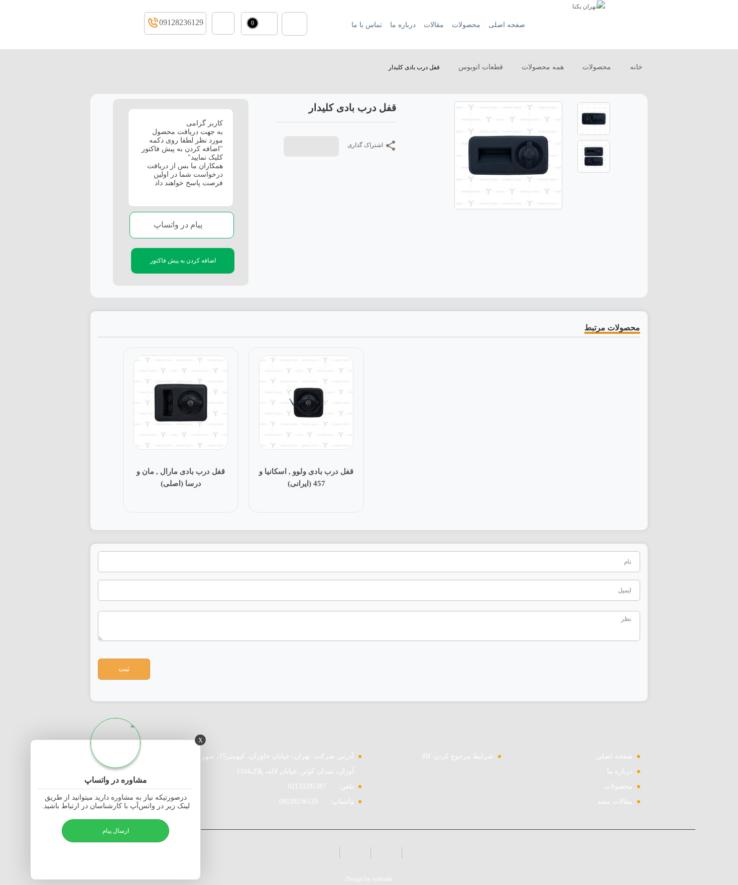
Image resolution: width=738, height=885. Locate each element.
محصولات (596, 67)
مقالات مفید (615, 801)
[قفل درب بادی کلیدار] (593, 117)
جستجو (294, 24)
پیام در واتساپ (179, 224)
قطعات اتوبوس (480, 67)
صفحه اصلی (614, 756)
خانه (635, 67)
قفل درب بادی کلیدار (414, 67)
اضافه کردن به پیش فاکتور (183, 260)
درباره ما (620, 771)
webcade (382, 878)
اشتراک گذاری (366, 145)
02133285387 (307, 786)
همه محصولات (543, 67)
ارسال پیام (115, 830)
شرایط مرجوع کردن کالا (458, 756)
